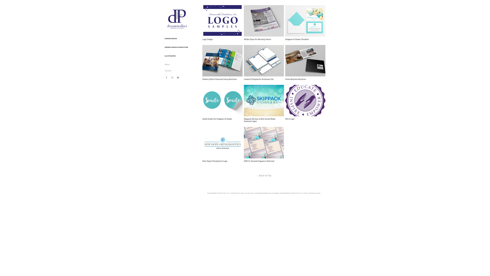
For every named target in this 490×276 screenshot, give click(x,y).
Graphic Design (171, 38)
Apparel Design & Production (176, 47)
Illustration (170, 56)
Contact (168, 71)
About (167, 64)
